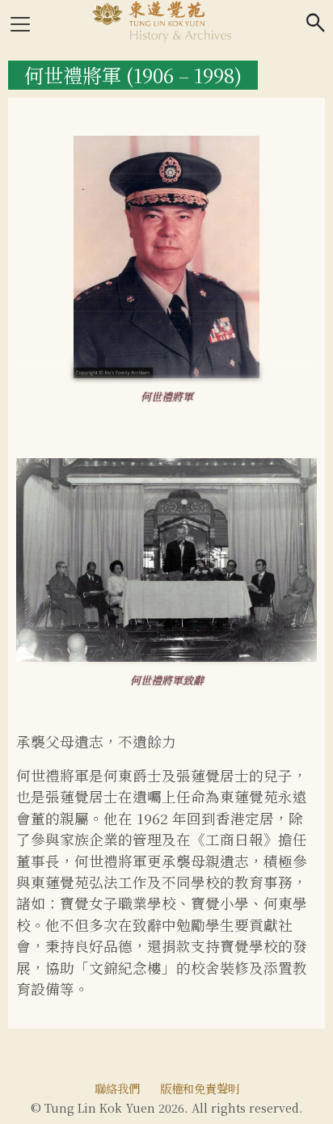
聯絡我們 (117, 1088)
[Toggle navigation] (20, 24)
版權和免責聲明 (199, 1088)
